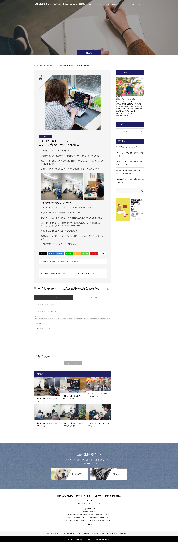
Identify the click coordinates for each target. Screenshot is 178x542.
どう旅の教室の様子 (112, 4)
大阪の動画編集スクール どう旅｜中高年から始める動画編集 (59, 4)
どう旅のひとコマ (45, 136)
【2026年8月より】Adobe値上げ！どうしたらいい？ (130, 180)
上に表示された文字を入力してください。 (46, 357)
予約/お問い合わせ (136, 4)
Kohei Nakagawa (51, 261)
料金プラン (99, 4)
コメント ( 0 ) (53, 297)
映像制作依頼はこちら (126, 533)
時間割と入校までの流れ (67, 533)
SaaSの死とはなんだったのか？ (126, 147)
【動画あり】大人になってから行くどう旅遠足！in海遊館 (129, 163)
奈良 (117, 533)
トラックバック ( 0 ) (92, 297)
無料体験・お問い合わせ (91, 533)
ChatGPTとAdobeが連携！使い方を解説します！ (129, 154)
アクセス (124, 4)
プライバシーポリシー (106, 533)
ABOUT (90, 4)
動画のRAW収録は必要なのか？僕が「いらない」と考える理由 (129, 172)
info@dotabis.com (122, 116)
